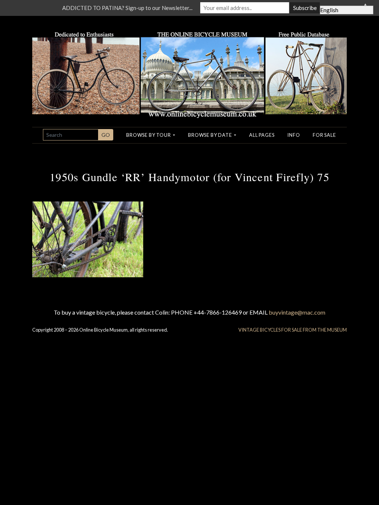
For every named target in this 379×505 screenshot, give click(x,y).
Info (293, 135)
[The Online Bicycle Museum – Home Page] (189, 66)
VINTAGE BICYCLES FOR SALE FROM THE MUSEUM (292, 330)
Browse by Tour (149, 135)
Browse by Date (210, 135)
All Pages (261, 135)
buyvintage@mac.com (297, 312)
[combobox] (70, 134)
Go (105, 135)
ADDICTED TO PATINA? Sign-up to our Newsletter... (127, 7)
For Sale (324, 135)
